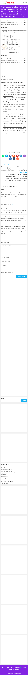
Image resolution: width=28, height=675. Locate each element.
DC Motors (3, 474)
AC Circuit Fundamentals (6, 471)
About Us (4, 667)
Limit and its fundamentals (7, 481)
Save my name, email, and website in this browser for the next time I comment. (13, 271)
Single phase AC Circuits (6, 469)
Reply (13, 189)
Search (2, 398)
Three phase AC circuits (6, 467)
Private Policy (17, 667)
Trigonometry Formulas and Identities (9, 473)
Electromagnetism (5, 478)
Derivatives (3, 479)
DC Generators (4, 476)
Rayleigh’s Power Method (7, 79)
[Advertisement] (14, 69)
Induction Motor (4, 483)
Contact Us (10, 667)
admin (3, 204)
